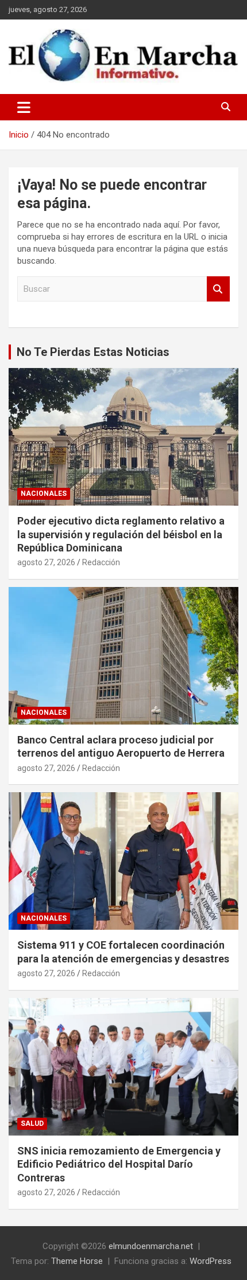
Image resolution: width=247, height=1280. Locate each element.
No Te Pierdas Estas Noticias (93, 352)
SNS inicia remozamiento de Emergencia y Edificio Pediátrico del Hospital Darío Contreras (119, 1164)
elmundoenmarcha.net (151, 1246)
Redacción (101, 562)
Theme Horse (77, 1261)
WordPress (210, 1261)
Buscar (218, 289)
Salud (32, 1123)
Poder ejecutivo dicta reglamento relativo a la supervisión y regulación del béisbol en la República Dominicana (121, 534)
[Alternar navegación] (24, 107)
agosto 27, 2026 (46, 562)
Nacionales (44, 494)
